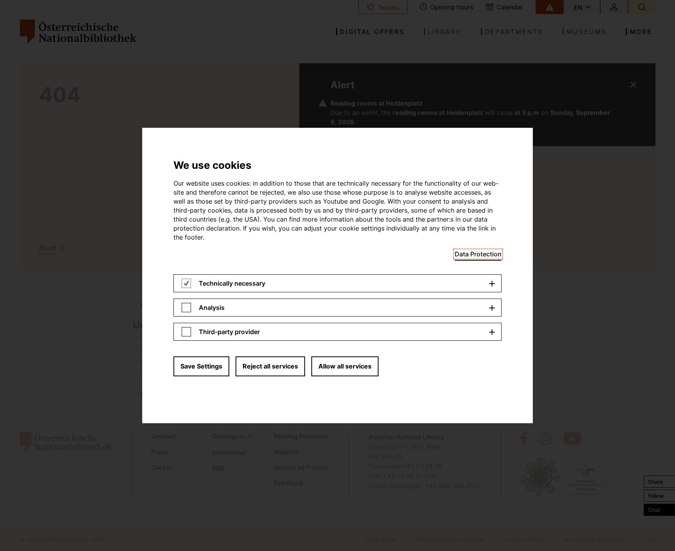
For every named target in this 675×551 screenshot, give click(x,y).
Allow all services (344, 366)
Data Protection (478, 254)
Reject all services (270, 366)
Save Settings (201, 366)
